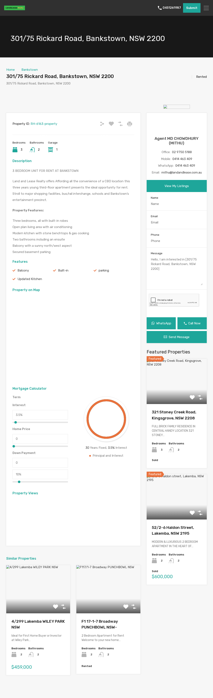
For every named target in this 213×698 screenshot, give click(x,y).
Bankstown (29, 70)
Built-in (63, 270)
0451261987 (172, 8)
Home (10, 70)
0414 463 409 (182, 159)
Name (154, 197)
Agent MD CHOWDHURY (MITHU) (177, 141)
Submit (191, 8)
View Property (38, 603)
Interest (19, 405)
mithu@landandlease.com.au (181, 172)
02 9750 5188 (182, 152)
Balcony (23, 270)
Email (154, 216)
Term (16, 397)
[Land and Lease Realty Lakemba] (14, 8)
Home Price (21, 429)
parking (104, 270)
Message (156, 253)
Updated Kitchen (29, 279)
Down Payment (24, 453)
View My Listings (177, 186)
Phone (155, 234)
